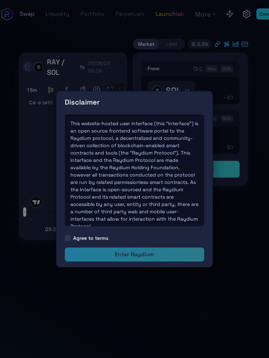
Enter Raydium (134, 254)
